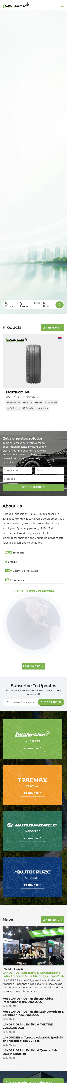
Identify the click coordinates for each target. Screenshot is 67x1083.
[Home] (16, 5)
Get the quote (32, 487)
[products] (59, 304)
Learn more (31, 748)
